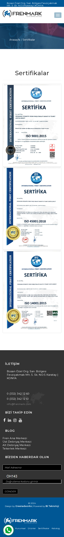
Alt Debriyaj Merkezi (17, 445)
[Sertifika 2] (32, 208)
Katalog (56, 528)
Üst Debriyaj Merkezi (17, 441)
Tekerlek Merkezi (14, 448)
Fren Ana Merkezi (15, 438)
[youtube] (20, 420)
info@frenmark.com (19, 404)
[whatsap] (8, 530)
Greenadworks (23, 506)
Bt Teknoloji (52, 506)
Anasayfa (14, 39)
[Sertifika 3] (32, 291)
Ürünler (32, 528)
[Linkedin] (9, 420)
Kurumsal (20, 528)
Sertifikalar (43, 528)
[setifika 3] (32, 124)
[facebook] (4, 420)
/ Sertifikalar (28, 39)
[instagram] (15, 420)
